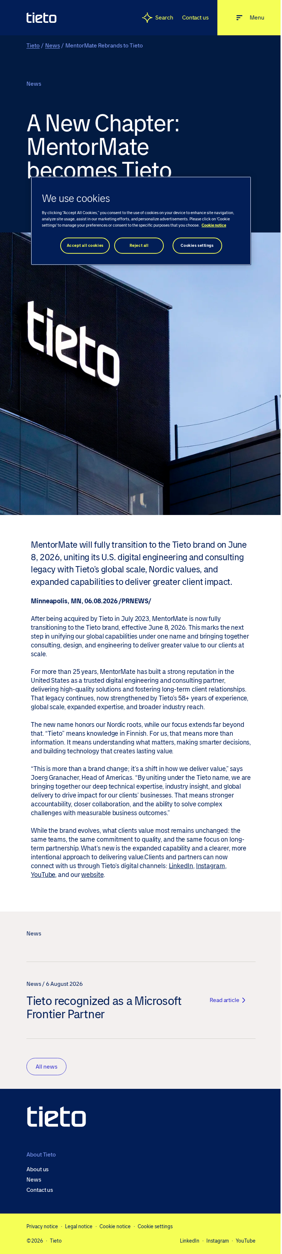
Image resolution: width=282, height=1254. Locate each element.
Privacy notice (42, 1226)
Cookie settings (155, 1226)
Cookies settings (197, 245)
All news (46, 1066)
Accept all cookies (85, 245)
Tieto (33, 45)
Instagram (210, 866)
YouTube (43, 874)
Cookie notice (115, 1226)
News (52, 45)
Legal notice (79, 1226)
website (92, 874)
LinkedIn (181, 866)
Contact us (195, 17)
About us (37, 1169)
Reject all (139, 245)
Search (164, 17)
